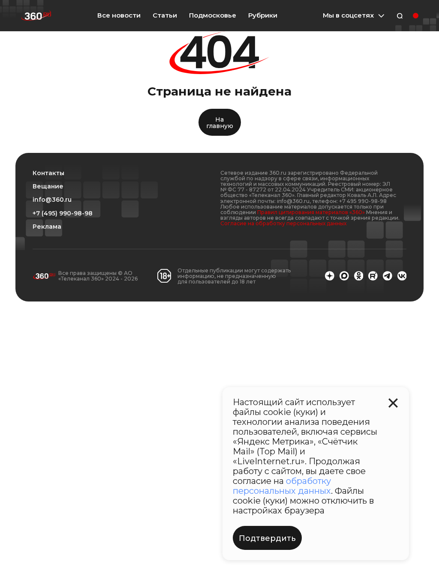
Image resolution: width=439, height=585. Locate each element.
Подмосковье (212, 15)
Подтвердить (267, 538)
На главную (219, 123)
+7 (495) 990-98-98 (63, 213)
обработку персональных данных (282, 486)
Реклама (47, 227)
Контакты (48, 173)
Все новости (119, 15)
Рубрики (262, 15)
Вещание (48, 186)
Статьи (165, 15)
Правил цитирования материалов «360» (311, 212)
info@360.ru (52, 200)
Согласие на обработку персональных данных (283, 223)
